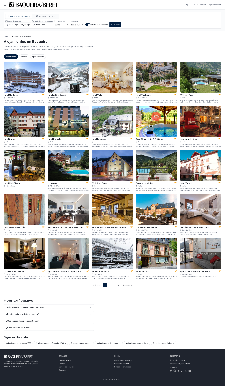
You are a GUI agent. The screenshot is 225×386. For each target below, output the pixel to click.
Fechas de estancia (14, 21)
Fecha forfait (60, 21)
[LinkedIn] (189, 370)
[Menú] (5, 4)
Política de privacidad (122, 367)
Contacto (62, 370)
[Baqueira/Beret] (33, 5)
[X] (182, 370)
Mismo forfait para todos (100, 24)
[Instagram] (174, 370)
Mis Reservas (201, 5)
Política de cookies (121, 364)
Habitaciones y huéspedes (43, 21)
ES (190, 5)
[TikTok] (178, 370)
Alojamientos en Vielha (162, 343)
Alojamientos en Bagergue (107, 343)
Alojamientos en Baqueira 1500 (18, 343)
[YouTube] (186, 370)
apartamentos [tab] (38, 57)
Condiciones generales (123, 360)
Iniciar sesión (216, 5)
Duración (75, 21)
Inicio (6, 36)
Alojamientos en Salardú (136, 343)
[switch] (87, 24)
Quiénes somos (65, 360)
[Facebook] (171, 370)
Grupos (62, 364)
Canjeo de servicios (67, 367)
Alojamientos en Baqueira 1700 (51, 343)
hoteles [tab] (24, 57)
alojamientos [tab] (11, 56)
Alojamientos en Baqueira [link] (21, 36)
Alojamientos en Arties (80, 343)
